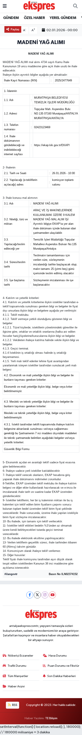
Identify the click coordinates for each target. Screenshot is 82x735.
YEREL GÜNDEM (63, 18)
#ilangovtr (10, 574)
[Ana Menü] (5, 6)
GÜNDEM (11, 18)
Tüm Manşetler (18, 676)
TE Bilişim (51, 718)
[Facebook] (29, 594)
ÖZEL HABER (34, 18)
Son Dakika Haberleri (61, 676)
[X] (37, 594)
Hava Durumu (58, 655)
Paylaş (15, 29)
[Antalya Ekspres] (39, 6)
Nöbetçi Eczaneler (20, 655)
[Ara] (75, 6)
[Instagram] (44, 594)
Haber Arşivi (16, 686)
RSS (14, 705)
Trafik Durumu (17, 665)
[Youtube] (52, 594)
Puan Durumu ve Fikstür (63, 665)
